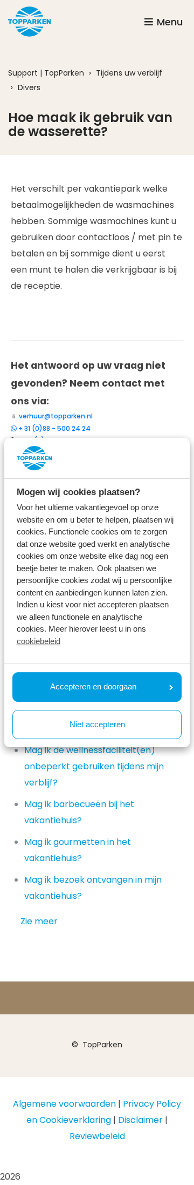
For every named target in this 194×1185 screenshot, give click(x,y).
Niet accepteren (97, 724)
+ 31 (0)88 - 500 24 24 (54, 428)
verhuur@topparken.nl (56, 416)
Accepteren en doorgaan (93, 686)
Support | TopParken (46, 72)
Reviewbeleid (97, 1136)
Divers (29, 87)
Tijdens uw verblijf (129, 72)
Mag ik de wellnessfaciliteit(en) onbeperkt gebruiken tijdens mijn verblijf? (94, 766)
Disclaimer (140, 1120)
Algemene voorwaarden (64, 1104)
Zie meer (39, 921)
